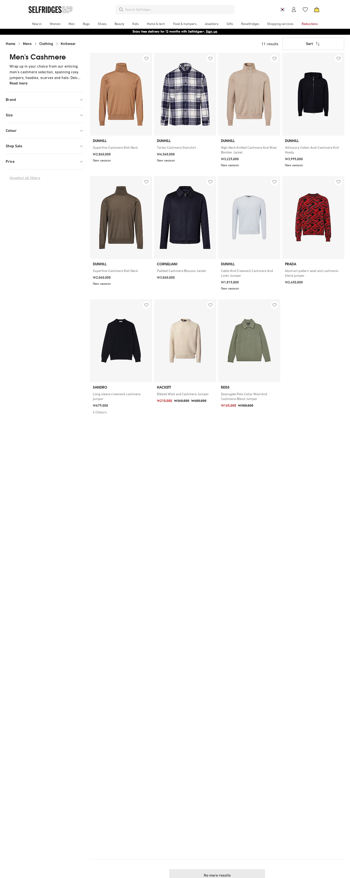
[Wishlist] (305, 9)
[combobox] (179, 9)
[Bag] (316, 9)
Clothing (46, 43)
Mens (27, 43)
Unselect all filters (25, 178)
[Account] (294, 9)
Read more (18, 83)
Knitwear (68, 43)
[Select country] (282, 9)
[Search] (121, 9)
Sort (309, 43)
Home (10, 43)
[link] (121, 147)
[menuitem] (37, 24)
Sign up (211, 32)
